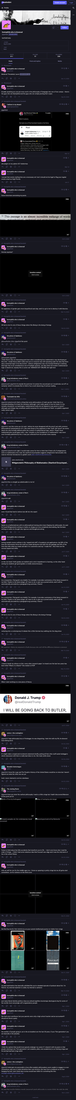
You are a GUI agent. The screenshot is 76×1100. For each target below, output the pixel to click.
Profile (6, 8)
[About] (73, 14)
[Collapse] (68, 68)
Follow (64, 27)
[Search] (73, 7)
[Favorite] (11, 78)
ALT (68, 234)
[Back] (2, 7)
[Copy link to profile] (53, 27)
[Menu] (58, 27)
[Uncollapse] (68, 641)
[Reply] (2, 78)
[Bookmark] (15, 78)
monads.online (13, 34)
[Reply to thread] (2, 153)
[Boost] (7, 78)
